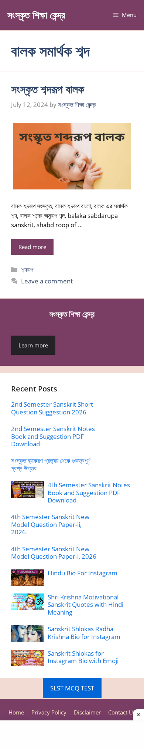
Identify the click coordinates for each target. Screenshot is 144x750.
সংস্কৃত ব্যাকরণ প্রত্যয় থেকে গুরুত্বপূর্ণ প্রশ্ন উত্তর (50, 464)
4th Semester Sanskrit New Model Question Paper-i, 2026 (53, 553)
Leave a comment (47, 281)
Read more (32, 246)
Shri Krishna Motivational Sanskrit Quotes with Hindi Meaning (85, 604)
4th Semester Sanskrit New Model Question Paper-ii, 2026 (50, 524)
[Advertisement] (72, 735)
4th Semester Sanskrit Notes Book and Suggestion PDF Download (89, 492)
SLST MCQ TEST (72, 688)
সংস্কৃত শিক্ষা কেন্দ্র (36, 15)
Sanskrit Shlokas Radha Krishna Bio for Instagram (84, 632)
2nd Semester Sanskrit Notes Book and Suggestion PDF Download (53, 436)
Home (16, 712)
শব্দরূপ (27, 269)
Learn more (33, 345)
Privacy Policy (48, 712)
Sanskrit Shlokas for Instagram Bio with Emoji (83, 657)
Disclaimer (87, 712)
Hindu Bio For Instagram (82, 573)
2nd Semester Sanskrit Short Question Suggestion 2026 (52, 408)
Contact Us (122, 712)
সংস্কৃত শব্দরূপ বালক (47, 89)
